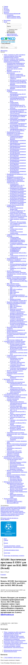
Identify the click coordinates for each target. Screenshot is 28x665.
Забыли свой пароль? (12, 35)
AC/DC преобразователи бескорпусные (16, 208)
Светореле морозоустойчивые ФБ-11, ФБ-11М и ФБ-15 (18, 415)
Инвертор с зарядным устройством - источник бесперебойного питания (16, 302)
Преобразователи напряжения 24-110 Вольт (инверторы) (18, 194)
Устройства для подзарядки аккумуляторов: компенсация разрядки (12, 514)
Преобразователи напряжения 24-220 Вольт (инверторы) (18, 197)
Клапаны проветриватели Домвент (16, 474)
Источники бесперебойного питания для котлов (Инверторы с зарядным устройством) (18, 324)
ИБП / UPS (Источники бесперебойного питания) (14, 284)
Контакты (6, 12)
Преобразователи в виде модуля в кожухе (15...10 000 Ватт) (18, 217)
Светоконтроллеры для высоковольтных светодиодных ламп (18, 385)
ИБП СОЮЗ (13, 307)
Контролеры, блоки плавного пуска (13, 379)
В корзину (3, 574)
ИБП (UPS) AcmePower (16, 289)
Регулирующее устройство (17, 465)
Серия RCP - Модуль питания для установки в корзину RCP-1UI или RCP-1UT (18, 223)
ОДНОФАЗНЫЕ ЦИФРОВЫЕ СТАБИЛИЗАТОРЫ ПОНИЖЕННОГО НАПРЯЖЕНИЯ (18, 249)
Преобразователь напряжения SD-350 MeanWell (18, 166)
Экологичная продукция (10, 498)
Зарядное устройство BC (16, 74)
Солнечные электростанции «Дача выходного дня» (17, 363)
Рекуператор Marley (15, 477)
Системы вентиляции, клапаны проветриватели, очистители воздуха (13, 457)
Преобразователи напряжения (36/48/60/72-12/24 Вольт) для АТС (16, 177)
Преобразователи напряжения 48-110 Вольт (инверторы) (18, 200)
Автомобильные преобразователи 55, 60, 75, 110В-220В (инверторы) (17, 185)
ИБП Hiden (13, 290)
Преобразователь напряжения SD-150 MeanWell (18, 158)
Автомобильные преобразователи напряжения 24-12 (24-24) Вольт (16, 63)
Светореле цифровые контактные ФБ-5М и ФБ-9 (17, 426)
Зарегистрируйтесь (12, 34)
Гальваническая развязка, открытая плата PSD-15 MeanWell (16, 137)
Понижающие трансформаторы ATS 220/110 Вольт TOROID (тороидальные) (18, 121)
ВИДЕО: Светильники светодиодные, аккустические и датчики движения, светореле (17, 445)
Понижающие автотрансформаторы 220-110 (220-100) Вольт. (18, 94)
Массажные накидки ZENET (14, 501)
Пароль (9, 26)
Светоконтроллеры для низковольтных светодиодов (17, 388)
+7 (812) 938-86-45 (5, 43)
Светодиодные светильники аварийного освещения (14, 453)
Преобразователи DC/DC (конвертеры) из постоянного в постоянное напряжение (15, 133)
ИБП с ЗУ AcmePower (16, 306)
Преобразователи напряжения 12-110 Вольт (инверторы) (18, 188)
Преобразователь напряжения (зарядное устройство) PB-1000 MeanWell (18, 83)
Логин (8, 23)
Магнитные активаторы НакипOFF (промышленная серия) (17, 496)
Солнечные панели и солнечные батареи (14, 341)
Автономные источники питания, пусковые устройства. (16, 66)
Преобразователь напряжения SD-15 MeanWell (18, 155)
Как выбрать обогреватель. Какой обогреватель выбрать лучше (13, 509)
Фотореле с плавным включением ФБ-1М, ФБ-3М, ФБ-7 (17, 430)
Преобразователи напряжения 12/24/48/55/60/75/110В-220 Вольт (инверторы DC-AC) (15, 181)
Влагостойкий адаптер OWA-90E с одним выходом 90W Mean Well (18, 281)
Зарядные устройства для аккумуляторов (13, 72)
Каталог (6, 8)
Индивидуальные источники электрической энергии (17, 344)
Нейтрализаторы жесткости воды (12, 481)
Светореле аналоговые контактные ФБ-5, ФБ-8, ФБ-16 (18, 406)
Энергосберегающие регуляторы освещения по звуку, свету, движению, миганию (17, 434)
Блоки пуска (10, 380)
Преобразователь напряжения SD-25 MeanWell (18, 163)
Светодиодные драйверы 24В (15, 340)
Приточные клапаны (15, 463)
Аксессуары (13, 460)
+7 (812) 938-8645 (8, 657)
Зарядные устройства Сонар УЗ (18, 80)
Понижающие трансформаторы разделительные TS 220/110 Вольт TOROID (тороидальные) (18, 125)
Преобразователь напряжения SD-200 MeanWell (18, 160)
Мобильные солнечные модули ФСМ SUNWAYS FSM (18, 347)
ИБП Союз (13, 293)
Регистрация (7, 20)
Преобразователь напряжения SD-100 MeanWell (18, 149)
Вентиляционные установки (17, 467)
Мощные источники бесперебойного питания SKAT (18, 299)
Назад (5, 538)
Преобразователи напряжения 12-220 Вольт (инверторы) (18, 191)
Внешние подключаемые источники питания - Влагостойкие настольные (16, 277)
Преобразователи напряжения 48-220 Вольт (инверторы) (18, 203)
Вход (5, 22)
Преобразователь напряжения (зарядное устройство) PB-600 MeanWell (18, 87)
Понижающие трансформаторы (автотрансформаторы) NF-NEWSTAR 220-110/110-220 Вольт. (18, 99)
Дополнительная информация (12, 13)
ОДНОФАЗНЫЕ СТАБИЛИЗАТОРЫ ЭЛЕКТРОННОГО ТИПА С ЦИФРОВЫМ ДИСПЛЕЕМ (17, 239)
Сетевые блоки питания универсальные (16, 232)
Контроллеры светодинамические (16, 382)
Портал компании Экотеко (14, 17)
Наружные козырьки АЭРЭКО (18, 462)
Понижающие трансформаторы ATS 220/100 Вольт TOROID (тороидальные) (18, 116)
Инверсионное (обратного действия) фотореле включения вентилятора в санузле (18, 403)
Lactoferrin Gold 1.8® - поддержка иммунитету (13, 512)
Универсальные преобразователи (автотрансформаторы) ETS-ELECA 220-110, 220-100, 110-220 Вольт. (18, 105)
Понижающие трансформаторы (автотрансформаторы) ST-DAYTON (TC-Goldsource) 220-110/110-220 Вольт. (18, 111)
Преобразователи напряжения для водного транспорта (16, 330)
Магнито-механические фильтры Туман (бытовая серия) (18, 488)
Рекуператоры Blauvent (16, 480)
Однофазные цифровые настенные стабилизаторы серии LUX (18, 244)
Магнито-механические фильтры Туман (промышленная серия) (18, 492)
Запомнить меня (13, 29)
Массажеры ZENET (12, 500)
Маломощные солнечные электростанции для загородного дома (16, 359)
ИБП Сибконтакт (14, 292)
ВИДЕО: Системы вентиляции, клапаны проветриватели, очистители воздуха (17, 472)
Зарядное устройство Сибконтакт (15, 77)
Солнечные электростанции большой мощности (17, 366)
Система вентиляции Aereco (14, 459)
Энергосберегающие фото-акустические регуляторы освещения (17, 438)
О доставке (7, 10)
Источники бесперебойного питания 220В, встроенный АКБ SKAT (18, 296)
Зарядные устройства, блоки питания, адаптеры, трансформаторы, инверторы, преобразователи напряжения (14, 60)
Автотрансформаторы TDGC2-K (18, 264)
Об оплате (6, 9)
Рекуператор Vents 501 (16, 479)
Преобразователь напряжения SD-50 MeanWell (18, 169)
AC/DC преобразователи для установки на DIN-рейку (17, 211)
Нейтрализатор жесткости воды (15, 483)
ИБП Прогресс (14, 304)
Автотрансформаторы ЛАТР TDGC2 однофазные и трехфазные (16, 259)
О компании (10, 15)
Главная (6, 6)
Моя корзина (4, 50)
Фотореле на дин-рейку (13, 455)
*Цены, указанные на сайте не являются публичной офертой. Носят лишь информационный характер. (14, 56)
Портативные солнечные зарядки (16, 342)
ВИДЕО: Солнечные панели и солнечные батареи (15, 371)
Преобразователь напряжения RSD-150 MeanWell (18, 144)
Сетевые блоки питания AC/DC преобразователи (15, 205)
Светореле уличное (12, 400)
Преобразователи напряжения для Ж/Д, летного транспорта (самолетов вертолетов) (17, 334)
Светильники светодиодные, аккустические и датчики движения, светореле (15, 395)
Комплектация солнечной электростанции (12, 511)
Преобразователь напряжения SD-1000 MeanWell (18, 152)
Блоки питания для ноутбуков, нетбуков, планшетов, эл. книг (18, 214)
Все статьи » (16, 515)
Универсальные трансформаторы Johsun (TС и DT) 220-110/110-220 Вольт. (18, 129)
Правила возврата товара (13, 16)
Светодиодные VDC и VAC (14, 451)
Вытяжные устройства (16, 469)
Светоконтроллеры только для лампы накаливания (18, 391)
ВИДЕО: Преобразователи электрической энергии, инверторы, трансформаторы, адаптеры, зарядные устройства (17, 273)
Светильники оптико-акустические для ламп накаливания (16, 398)
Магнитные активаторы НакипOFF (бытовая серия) (17, 485)
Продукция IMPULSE (13, 503)
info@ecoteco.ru (7, 614)
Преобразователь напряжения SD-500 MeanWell (18, 172)
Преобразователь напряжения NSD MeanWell (18, 141)
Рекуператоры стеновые (13, 476)
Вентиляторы (13, 466)
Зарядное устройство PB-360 (17, 75)
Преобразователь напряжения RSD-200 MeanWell (18, 146)
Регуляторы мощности (13, 393)
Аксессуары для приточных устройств (14, 555)
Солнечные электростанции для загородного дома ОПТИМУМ (18, 368)
